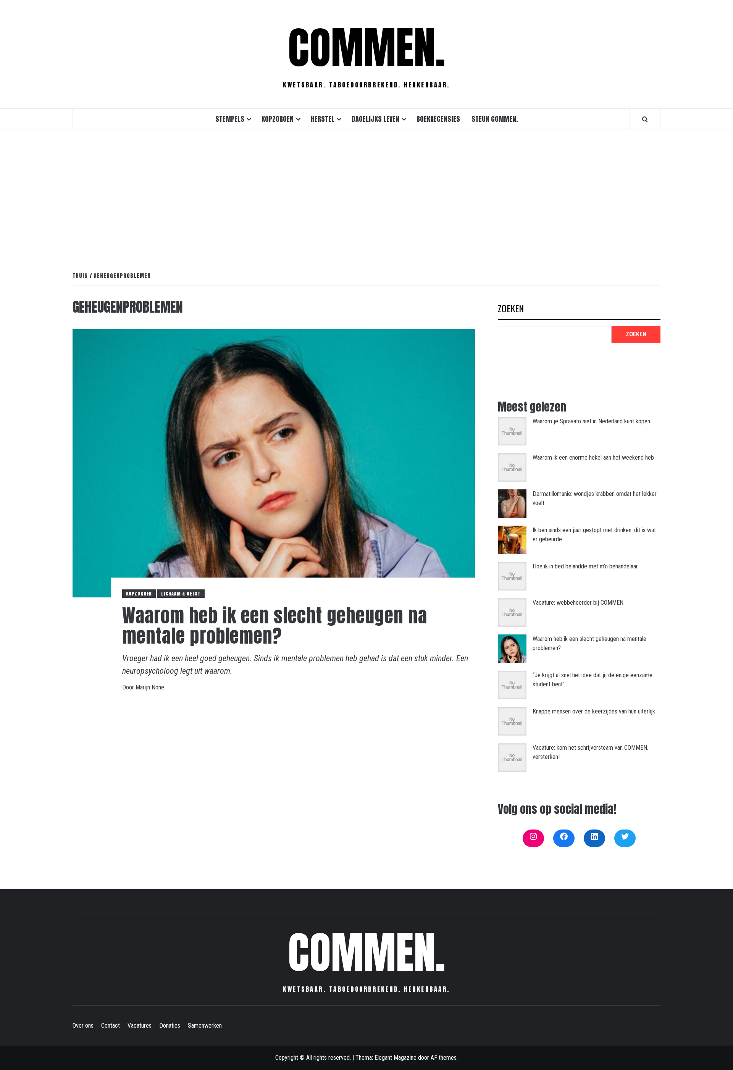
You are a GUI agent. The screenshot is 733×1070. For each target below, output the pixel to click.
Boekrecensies (438, 119)
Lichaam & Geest (181, 593)
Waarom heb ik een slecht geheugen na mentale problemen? (274, 626)
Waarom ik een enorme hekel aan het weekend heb (593, 457)
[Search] (645, 119)
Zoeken (511, 309)
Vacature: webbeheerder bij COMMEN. (579, 602)
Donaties (169, 1025)
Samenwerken (205, 1025)
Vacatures (140, 1025)
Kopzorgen (278, 119)
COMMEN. (367, 47)
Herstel (322, 119)
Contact (110, 1025)
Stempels (229, 119)
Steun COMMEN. (494, 119)
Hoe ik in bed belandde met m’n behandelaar (585, 566)
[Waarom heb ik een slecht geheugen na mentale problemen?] (274, 462)
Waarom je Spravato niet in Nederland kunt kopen (591, 421)
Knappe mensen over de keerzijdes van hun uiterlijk (594, 711)
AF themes (444, 1057)
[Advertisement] (366, 192)
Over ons (83, 1025)
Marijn (144, 687)
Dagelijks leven (375, 119)
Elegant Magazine (396, 1057)
